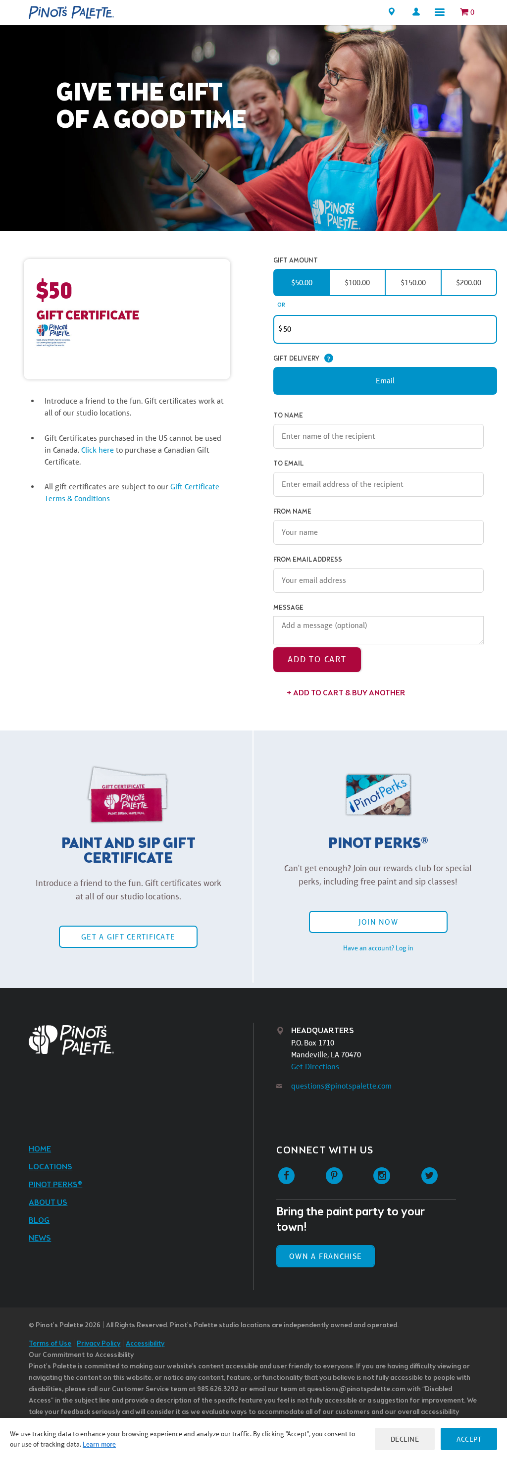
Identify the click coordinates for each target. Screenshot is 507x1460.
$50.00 (301, 282)
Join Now (378, 922)
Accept (468, 1439)
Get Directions (315, 1066)
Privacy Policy (98, 1344)
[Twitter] (429, 1176)
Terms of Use (50, 1344)
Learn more (99, 1444)
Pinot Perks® (55, 1185)
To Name (288, 416)
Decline (405, 1439)
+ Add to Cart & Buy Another (346, 693)
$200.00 (468, 282)
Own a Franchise (325, 1256)
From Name (292, 512)
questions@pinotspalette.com (341, 1086)
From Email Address (307, 560)
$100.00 (357, 282)
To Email (288, 464)
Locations (50, 1167)
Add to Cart (317, 659)
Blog (39, 1220)
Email (385, 380)
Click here (98, 450)
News (40, 1238)
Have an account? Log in (378, 948)
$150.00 (413, 282)
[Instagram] (382, 1176)
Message (288, 608)
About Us (48, 1203)
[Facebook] (286, 1176)
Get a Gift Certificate (128, 936)
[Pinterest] (334, 1176)
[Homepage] (71, 12)
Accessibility (145, 1344)
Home (40, 1149)
